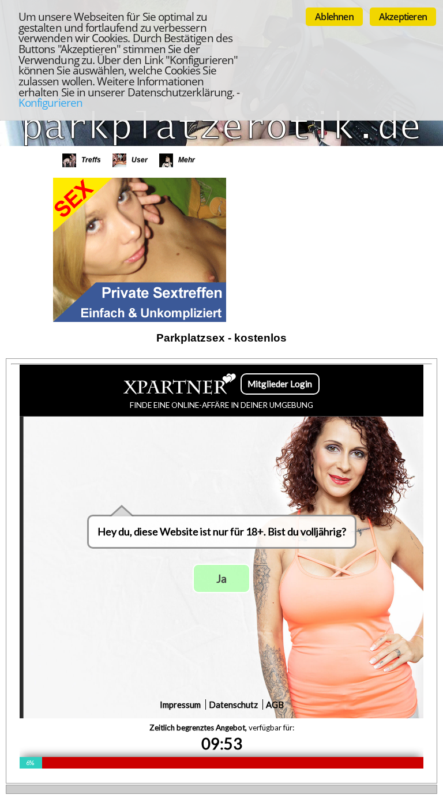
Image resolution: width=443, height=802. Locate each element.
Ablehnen (334, 16)
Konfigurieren (50, 102)
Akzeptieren (403, 16)
